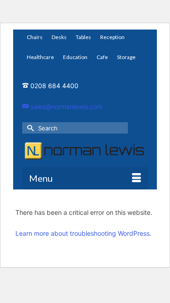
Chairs (35, 37)
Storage (126, 57)
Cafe (102, 57)
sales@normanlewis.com (65, 106)
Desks (59, 37)
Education (75, 57)
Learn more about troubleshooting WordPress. (83, 233)
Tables (83, 37)
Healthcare (40, 57)
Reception (112, 37)
